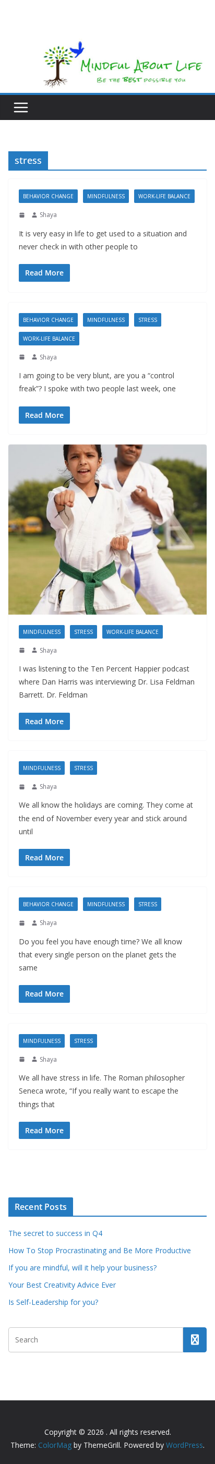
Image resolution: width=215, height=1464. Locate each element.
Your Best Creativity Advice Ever (62, 1285)
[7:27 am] (23, 1059)
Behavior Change (48, 196)
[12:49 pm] (23, 650)
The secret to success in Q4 (55, 1233)
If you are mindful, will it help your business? (82, 1268)
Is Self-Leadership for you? (53, 1302)
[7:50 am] (23, 923)
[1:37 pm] (23, 357)
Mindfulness (106, 196)
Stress (147, 319)
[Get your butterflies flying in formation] (107, 530)
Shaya (48, 214)
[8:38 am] (23, 787)
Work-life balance (164, 196)
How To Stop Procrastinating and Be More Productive (99, 1250)
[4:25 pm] (23, 215)
